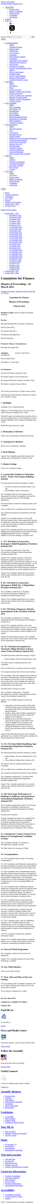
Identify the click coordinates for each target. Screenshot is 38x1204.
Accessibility (7, 1190)
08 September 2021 (15, 258)
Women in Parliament (16, 150)
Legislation (13, 55)
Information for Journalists (18, 119)
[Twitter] (12, 30)
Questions (8, 1098)
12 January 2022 (14, 223)
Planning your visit (15, 144)
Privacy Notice (10, 1182)
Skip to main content (8, 2)
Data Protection (10, 1180)
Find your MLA (10, 1131)
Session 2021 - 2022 (12, 204)
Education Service (15, 134)
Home (7, 193)
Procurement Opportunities (14, 1185)
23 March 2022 (14, 269)
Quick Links (9, 7)
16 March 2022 (14, 267)
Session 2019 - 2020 (12, 273)
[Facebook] (10, 33)
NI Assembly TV (15, 109)
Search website (6, 37)
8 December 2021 (15, 231)
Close (3, 189)
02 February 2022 (15, 217)
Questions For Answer (16, 66)
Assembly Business (11, 43)
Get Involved (13, 133)
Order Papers (13, 64)
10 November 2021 (15, 240)
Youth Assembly (14, 136)
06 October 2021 (15, 248)
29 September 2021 (15, 250)
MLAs (11, 88)
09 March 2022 (14, 265)
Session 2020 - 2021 (12, 271)
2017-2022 (8, 198)
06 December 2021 (15, 233)
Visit (10, 131)
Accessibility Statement (13, 1195)
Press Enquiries (14, 115)
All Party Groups (15, 101)
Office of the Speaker (16, 72)
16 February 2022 (15, 260)
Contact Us (4, 1087)
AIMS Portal (13, 51)
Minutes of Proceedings (17, 78)
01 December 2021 (15, 235)
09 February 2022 (15, 215)
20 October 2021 (15, 244)
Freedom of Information (13, 1184)
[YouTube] (10, 24)
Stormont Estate (14, 146)
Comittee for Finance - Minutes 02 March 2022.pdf (18, 291)
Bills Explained (10, 1119)
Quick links (9, 171)
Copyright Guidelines (12, 1178)
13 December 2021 (15, 229)
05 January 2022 (14, 225)
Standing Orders (14, 74)
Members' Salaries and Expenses (20, 92)
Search (3, 1026)
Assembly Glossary (15, 148)
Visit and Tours (10, 1159)
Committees (13, 15)
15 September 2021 (15, 254)
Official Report (14, 13)
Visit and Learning (11, 125)
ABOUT (8, 156)
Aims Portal (13, 17)
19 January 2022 (14, 221)
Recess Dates (13, 167)
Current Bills (9, 1117)
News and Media (10, 103)
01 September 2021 (15, 256)
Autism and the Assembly (17, 142)
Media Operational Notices (18, 117)
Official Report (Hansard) (17, 62)
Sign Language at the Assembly (19, 154)
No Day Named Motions (17, 76)
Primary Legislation (15, 11)
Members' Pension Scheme (18, 97)
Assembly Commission (17, 162)
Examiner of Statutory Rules (14, 1122)
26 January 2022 (14, 219)
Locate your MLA (15, 90)
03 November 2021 (15, 242)
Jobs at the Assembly (16, 166)
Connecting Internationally (18, 140)
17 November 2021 (15, 238)
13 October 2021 (15, 246)
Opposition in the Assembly (18, 60)
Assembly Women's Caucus (18, 80)
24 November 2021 (15, 236)
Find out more (5, 1046)
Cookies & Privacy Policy (13, 1196)
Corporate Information (16, 164)
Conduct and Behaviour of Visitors (16, 1167)
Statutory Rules (10, 1120)
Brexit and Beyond (11, 1106)
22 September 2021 (15, 252)
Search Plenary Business (17, 57)
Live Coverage (14, 53)
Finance (7, 200)
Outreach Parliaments (16, 152)
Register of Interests (15, 93)
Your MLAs (9, 82)
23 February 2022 (15, 261)
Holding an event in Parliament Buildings (23, 138)
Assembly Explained (16, 123)
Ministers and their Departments (20, 99)
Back (11, 45)
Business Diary (14, 9)
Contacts (8, 19)
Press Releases (14, 111)
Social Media (13, 113)
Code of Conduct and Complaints (20, 95)
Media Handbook (15, 121)
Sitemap (7, 1198)
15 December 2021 (15, 227)
